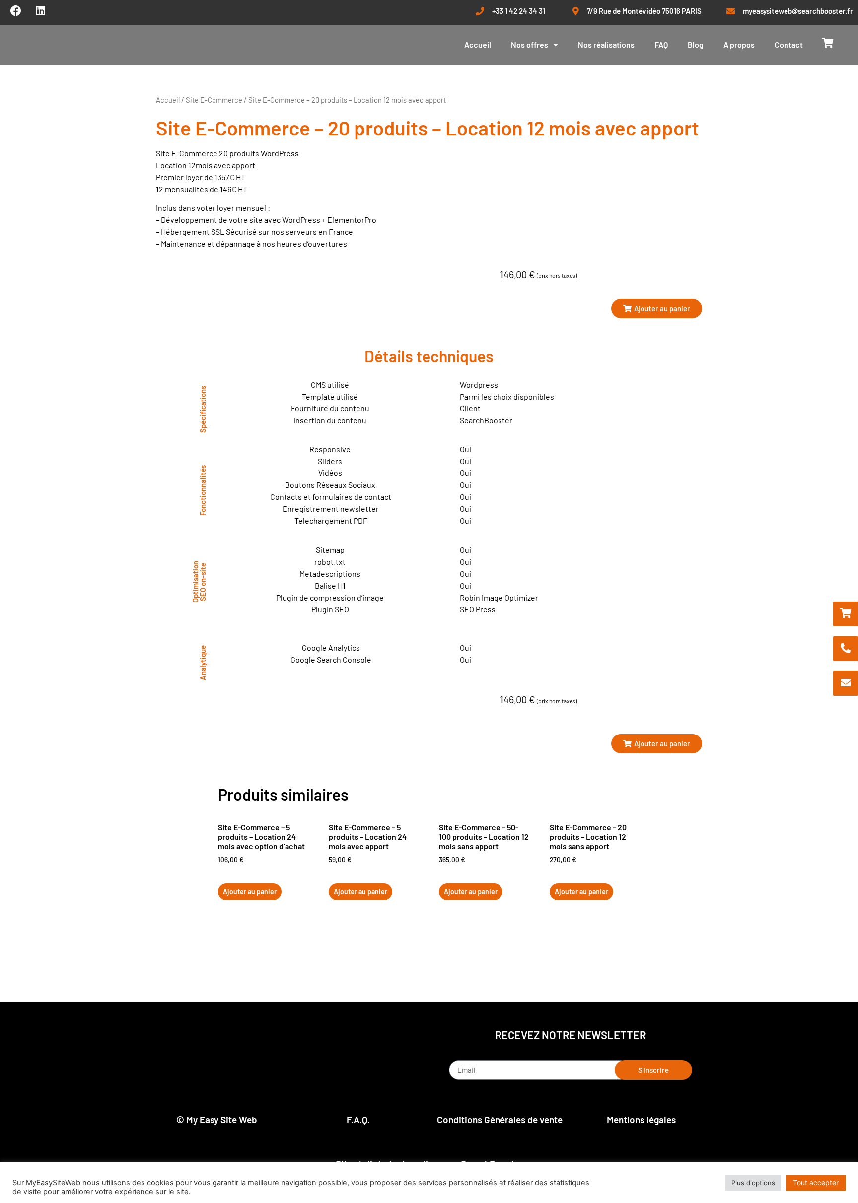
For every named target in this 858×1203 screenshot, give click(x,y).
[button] (656, 308)
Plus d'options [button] (753, 1183)
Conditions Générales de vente (500, 1119)
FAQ (661, 44)
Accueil (477, 44)
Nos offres (529, 44)
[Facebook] (16, 11)
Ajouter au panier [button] (250, 891)
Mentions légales (641, 1119)
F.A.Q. (358, 1119)
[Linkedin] (40, 11)
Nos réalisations (606, 44)
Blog (696, 44)
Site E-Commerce (214, 99)
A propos (739, 44)
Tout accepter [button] (816, 1182)
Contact (789, 44)
